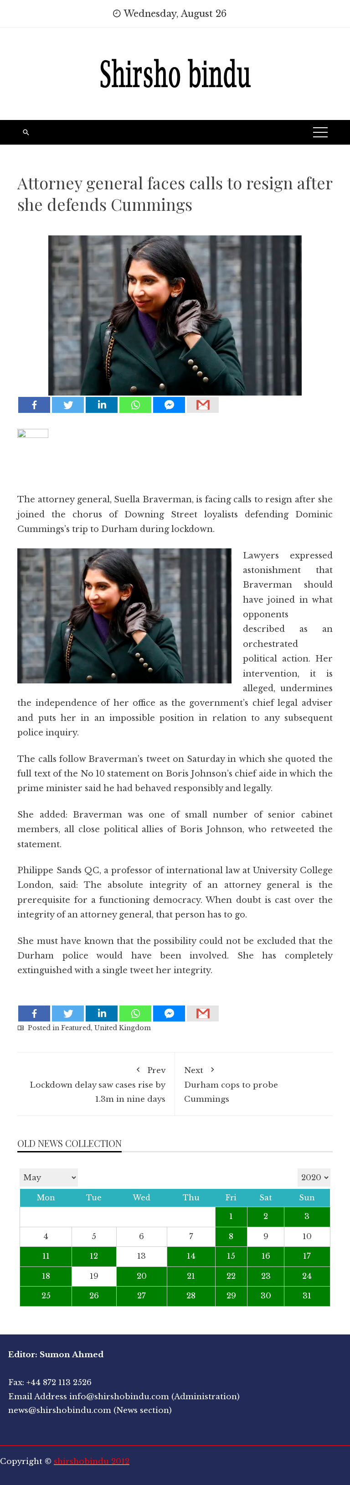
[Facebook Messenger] (169, 405)
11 (46, 1256)
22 (231, 1276)
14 (191, 1256)
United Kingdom (122, 1028)
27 (141, 1296)
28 (191, 1296)
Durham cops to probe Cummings (231, 1085)
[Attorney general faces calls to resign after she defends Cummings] (174, 309)
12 (94, 1256)
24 (307, 1276)
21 (191, 1276)
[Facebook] (34, 405)
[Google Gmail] (203, 405)
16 (266, 1256)
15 (231, 1256)
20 (142, 1276)
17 (307, 1256)
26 (94, 1296)
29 (231, 1296)
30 (266, 1296)
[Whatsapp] (135, 405)
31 (307, 1296)
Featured (76, 1028)
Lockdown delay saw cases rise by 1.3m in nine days (97, 1085)
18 (46, 1276)
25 (46, 1296)
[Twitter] (68, 405)
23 (266, 1276)
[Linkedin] (102, 405)
